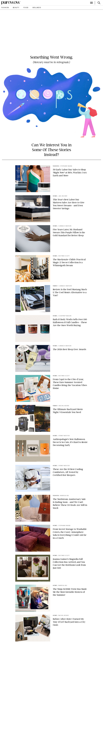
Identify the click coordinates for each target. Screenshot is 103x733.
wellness (36, 7)
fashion (5, 7)
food (25, 7)
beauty (16, 7)
